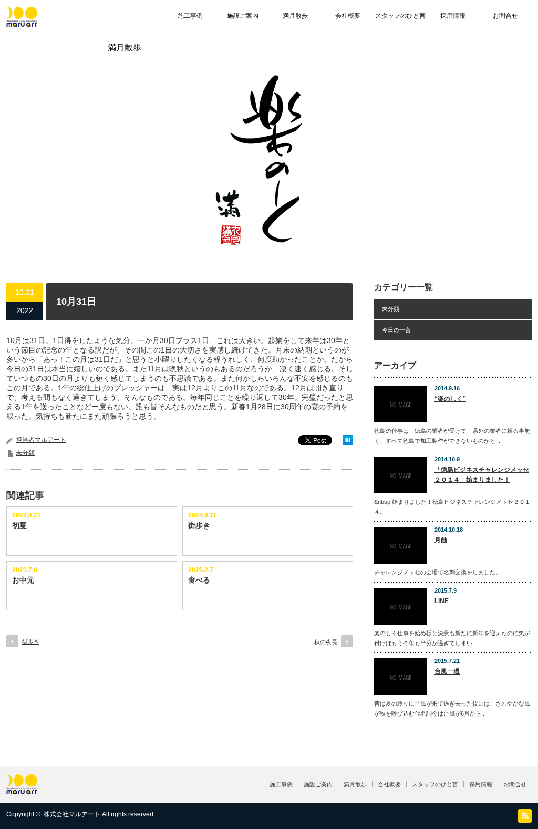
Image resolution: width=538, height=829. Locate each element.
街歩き (199, 525)
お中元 (23, 580)
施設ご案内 (242, 15)
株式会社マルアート (72, 814)
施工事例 (190, 15)
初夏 (19, 525)
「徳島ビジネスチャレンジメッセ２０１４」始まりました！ (481, 474)
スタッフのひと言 (400, 15)
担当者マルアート (41, 439)
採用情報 (452, 15)
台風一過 (447, 671)
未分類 (25, 453)
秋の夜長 (325, 642)
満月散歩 (295, 15)
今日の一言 (396, 330)
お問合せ (505, 15)
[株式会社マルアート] (21, 22)
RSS (525, 816)
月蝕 (440, 540)
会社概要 (347, 15)
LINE (441, 601)
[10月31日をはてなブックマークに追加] (348, 443)
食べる (199, 580)
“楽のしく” (450, 398)
